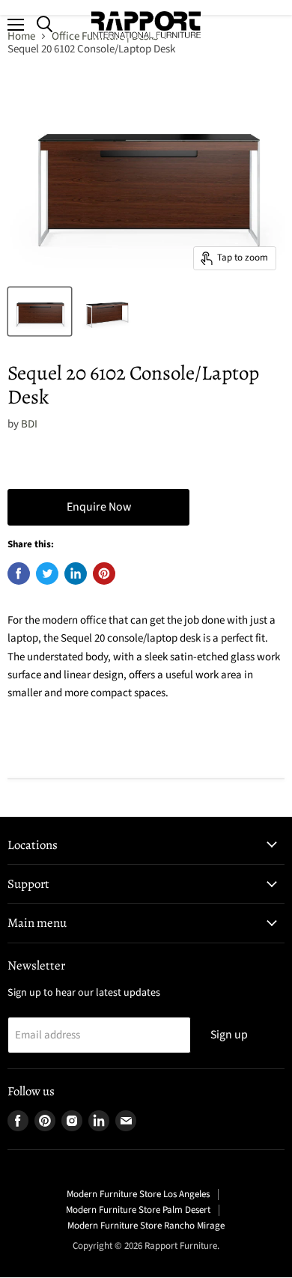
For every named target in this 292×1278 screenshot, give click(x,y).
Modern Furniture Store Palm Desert (138, 1210)
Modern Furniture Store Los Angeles (138, 1194)
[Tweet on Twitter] (47, 573)
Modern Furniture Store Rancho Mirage (146, 1225)
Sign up (229, 1034)
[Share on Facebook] (18, 573)
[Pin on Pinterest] (104, 573)
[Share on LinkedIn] (75, 573)
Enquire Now (99, 507)
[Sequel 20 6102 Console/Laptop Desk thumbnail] (39, 311)
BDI (29, 424)
